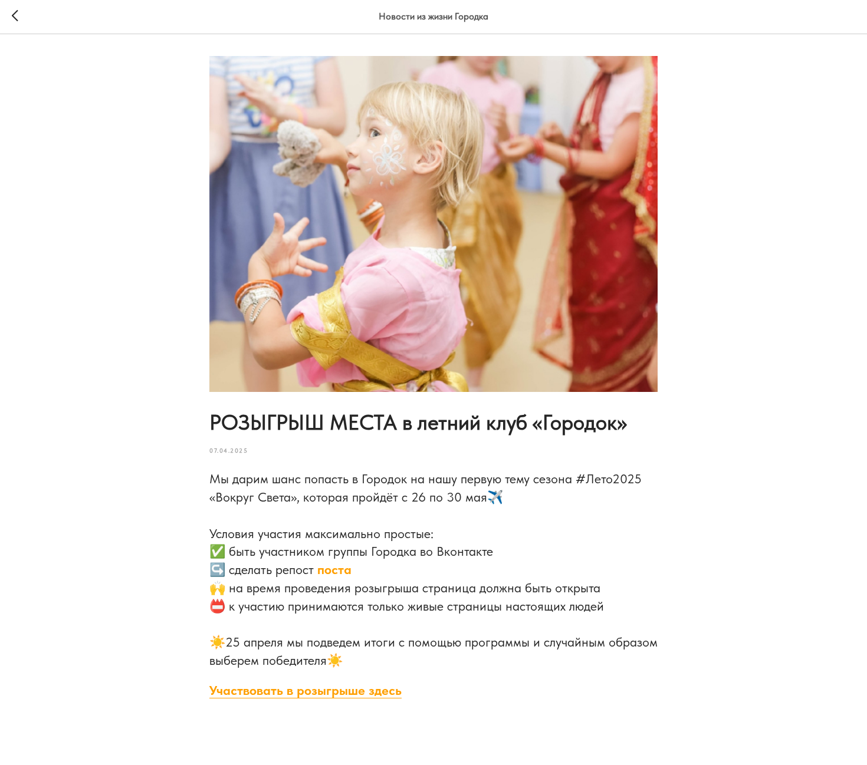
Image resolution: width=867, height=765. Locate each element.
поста (334, 569)
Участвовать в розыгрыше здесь (305, 690)
